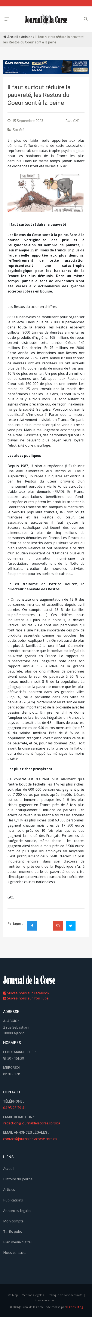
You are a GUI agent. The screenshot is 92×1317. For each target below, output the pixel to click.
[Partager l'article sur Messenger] (45, 922)
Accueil (12, 37)
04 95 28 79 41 (14, 1107)
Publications (13, 1200)
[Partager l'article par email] (58, 926)
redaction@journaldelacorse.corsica (31, 1123)
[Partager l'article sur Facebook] (32, 926)
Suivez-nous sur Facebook (27, 993)
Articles (26, 37)
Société (18, 129)
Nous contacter (15, 1252)
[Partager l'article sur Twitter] (71, 926)
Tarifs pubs (12, 1231)
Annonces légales (17, 1210)
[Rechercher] (85, 19)
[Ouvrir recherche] (6, 19)
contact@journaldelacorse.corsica (30, 1138)
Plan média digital (17, 1242)
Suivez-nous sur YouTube (27, 998)
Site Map (12, 1295)
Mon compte (13, 1221)
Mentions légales (33, 1295)
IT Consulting (74, 1307)
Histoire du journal (18, 1179)
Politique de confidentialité (65, 1295)
